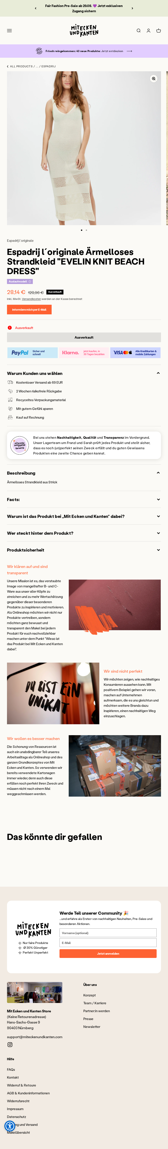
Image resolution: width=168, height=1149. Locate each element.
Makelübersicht (18, 1132)
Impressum (15, 1109)
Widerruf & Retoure (21, 1085)
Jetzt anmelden (108, 953)
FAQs (11, 1069)
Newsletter (91, 1026)
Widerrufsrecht (18, 1101)
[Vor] (132, 8)
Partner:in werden (96, 1011)
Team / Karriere (94, 1003)
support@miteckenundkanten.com (34, 1036)
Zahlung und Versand (22, 1124)
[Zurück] (35, 8)
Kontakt (13, 1077)
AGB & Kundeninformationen (28, 1093)
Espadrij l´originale (20, 240)
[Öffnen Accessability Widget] (9, 1126)
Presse (88, 1019)
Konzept (89, 995)
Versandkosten (31, 299)
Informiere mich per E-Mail (29, 309)
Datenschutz (16, 1116)
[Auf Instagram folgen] (10, 1045)
